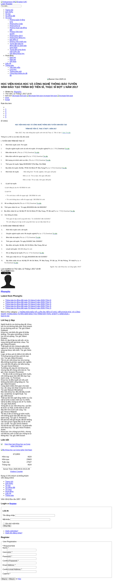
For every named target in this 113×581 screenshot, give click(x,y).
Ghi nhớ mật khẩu (12, 524)
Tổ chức (8, 489)
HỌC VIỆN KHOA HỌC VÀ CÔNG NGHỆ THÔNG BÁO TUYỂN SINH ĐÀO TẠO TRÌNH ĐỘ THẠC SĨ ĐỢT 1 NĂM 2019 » (40, 313)
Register (13, 504)
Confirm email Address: (12, 569)
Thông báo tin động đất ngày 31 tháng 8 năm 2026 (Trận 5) (28, 302)
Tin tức (8, 485)
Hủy (19, 579)
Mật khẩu (6, 519)
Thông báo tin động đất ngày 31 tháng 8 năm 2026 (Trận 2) (28, 308)
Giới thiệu (9, 483)
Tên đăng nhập (9, 515)
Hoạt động (9, 491)
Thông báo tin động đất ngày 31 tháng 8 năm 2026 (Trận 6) (28, 300)
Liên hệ (8, 493)
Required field (9, 546)
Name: (6, 548)
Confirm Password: (11, 561)
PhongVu (17, 92)
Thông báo (9, 495)
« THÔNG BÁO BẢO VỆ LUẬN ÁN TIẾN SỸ (35, 312)
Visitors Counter (16, 471)
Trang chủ (9, 481)
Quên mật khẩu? (11, 531)
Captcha (6, 574)
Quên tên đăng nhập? (13, 533)
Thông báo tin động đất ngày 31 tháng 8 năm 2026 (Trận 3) (28, 306)
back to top (5, 316)
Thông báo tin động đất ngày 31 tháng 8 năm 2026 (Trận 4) (28, 304)
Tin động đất (10, 487)
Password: (7, 556)
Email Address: (9, 565)
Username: (7, 552)
